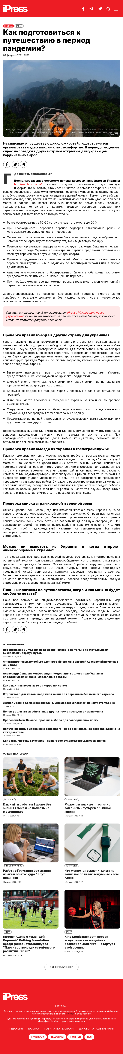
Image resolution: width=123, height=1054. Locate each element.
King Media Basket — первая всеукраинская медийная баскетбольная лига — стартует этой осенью (89, 942)
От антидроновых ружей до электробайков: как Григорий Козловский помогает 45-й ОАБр (60, 663)
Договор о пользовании (96, 1028)
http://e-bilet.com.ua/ (28, 184)
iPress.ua (70, 1013)
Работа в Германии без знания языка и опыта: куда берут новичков (27, 874)
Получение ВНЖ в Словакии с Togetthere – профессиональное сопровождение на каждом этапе (61, 730)
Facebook (37, 1036)
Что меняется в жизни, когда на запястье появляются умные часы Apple (91, 874)
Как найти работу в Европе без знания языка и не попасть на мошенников (27, 808)
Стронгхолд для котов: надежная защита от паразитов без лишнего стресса (58, 694)
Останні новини (13, 644)
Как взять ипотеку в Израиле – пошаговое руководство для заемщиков (54, 740)
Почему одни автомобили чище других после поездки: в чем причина (53, 711)
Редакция (16, 1028)
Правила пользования (59, 1028)
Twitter (75, 1036)
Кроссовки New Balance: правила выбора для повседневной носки (50, 720)
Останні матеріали (15, 753)
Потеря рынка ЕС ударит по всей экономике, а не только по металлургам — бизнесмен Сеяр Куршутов (57, 651)
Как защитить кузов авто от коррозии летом (35, 685)
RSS (89, 1036)
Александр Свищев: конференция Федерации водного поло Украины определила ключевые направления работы (53, 675)
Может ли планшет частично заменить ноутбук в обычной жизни (87, 808)
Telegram (57, 1036)
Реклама (33, 1028)
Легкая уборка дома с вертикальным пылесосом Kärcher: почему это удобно (59, 702)
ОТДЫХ (19, 26)
